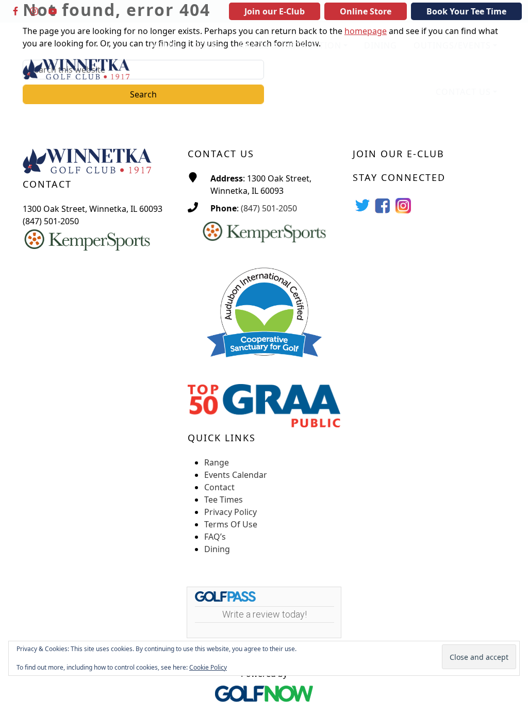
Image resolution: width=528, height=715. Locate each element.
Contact (219, 487)
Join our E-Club (274, 11)
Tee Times (223, 499)
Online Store (365, 11)
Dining (217, 549)
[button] (208, 46)
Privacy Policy (230, 512)
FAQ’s (215, 536)
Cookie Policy (208, 667)
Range (216, 462)
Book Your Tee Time (466, 11)
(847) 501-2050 (269, 208)
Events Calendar (235, 474)
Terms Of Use (230, 524)
